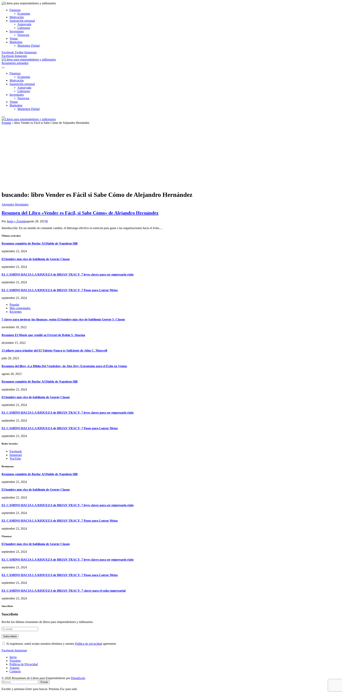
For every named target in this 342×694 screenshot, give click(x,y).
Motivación (17, 17)
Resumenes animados (15, 63)
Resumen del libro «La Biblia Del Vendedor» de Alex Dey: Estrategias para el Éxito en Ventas (64, 366)
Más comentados (20, 308)
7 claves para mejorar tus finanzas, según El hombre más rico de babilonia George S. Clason (63, 319)
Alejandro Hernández (15, 204)
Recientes (16, 311)
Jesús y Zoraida (16, 221)
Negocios (23, 35)
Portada (6, 122)
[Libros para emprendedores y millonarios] (29, 59)
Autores (14, 667)
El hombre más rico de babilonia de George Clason (36, 259)
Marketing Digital (28, 45)
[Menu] (3, 67)
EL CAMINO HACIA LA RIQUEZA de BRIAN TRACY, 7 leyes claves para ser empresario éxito (68, 274)
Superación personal (22, 20)
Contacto (15, 671)
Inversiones (17, 31)
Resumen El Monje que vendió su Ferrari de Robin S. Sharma (43, 335)
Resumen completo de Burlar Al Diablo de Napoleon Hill (39, 243)
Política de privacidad (88, 643)
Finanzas (15, 10)
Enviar (44, 682)
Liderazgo (23, 27)
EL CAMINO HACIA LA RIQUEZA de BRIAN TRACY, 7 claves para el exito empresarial (63, 590)
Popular (14, 304)
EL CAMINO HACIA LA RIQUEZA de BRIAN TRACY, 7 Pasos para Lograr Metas (60, 290)
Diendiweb (78, 678)
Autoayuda (24, 24)
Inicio (13, 657)
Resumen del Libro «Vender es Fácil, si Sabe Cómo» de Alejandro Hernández (80, 212)
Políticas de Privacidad (24, 664)
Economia (23, 13)
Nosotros (15, 660)
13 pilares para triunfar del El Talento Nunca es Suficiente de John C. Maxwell (54, 350)
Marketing (16, 42)
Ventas (14, 38)
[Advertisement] (171, 159)
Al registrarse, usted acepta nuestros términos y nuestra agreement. (61, 643)
